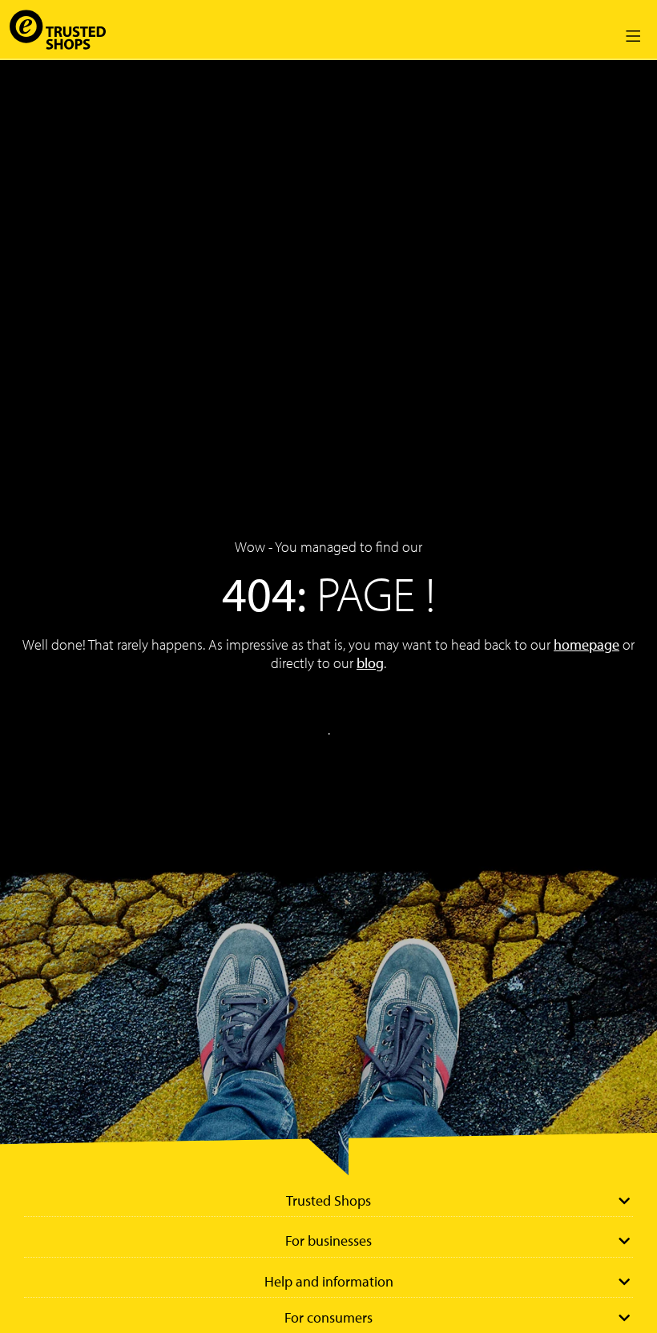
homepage (586, 644)
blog (370, 663)
